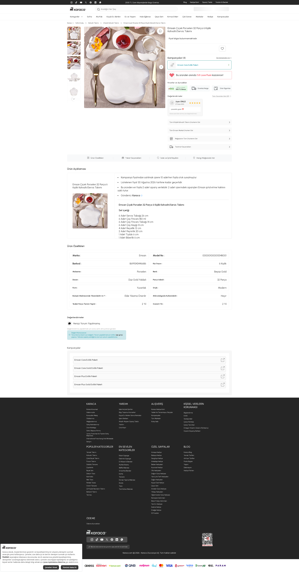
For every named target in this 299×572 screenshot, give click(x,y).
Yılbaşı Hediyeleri (157, 492)
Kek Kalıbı (89, 477)
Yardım (123, 403)
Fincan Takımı (91, 461)
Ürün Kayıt (122, 428)
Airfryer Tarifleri (189, 458)
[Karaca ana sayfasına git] (96, 532)
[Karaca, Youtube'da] (102, 539)
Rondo (121, 483)
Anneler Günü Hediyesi (158, 489)
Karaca (91, 403)
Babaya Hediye (156, 455)
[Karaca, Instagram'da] (92, 539)
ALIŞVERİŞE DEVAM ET (149, 58)
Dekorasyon (188, 468)
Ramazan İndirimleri (158, 498)
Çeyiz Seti (154, 486)
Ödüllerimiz (90, 418)
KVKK (186, 416)
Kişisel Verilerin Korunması (194, 405)
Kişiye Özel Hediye (157, 483)
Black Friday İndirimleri (159, 501)
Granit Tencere (91, 486)
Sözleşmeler (188, 419)
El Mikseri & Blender (125, 462)
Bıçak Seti (89, 471)
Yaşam (186, 464)
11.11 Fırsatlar (155, 513)
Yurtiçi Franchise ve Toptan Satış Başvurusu (97, 435)
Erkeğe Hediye (156, 510)
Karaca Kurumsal (92, 409)
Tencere (122, 477)
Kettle (121, 474)
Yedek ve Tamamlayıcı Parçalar (162, 412)
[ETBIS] (203, 539)
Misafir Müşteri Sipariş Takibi (129, 422)
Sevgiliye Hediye (157, 458)
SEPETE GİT (149, 64)
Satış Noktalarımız (92, 425)
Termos (89, 495)
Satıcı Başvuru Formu (93, 431)
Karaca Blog (188, 452)
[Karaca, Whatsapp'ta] (122, 539)
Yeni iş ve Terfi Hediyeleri (159, 477)
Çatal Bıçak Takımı (92, 458)
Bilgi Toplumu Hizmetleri (127, 412)
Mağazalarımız (91, 422)
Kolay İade (154, 422)
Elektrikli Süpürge (125, 459)
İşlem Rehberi (123, 418)
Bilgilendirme (188, 413)
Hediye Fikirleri (189, 471)
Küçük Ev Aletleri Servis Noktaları (130, 415)
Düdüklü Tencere (92, 464)
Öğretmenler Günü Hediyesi (160, 495)
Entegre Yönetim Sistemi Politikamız (196, 428)
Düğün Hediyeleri (157, 480)
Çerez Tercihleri (189, 425)
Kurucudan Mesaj (92, 415)
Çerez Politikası (189, 422)
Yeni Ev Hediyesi (156, 504)
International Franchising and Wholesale (99, 439)
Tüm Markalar (156, 418)
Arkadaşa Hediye (157, 461)
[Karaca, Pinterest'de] (112, 539)
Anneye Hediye (156, 452)
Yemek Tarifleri (189, 455)
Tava (120, 486)
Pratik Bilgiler (188, 461)
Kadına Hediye (156, 507)
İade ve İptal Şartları (126, 409)
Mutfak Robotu (124, 465)
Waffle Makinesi (124, 468)
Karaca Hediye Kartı (158, 409)
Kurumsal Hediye (156, 468)
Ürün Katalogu (91, 428)
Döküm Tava (90, 474)
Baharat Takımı (91, 492)
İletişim (88, 442)
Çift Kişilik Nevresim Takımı (95, 489)
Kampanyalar (155, 415)
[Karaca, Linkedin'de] (117, 539)
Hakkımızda (90, 412)
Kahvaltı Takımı (91, 455)
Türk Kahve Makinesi (126, 489)
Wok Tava (89, 480)
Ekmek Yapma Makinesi (127, 480)
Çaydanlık (89, 468)
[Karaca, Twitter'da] (107, 539)
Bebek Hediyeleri (157, 464)
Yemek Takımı (91, 452)
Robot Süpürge (124, 456)
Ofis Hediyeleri (156, 471)
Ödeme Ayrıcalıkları (93, 524)
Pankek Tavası (91, 483)
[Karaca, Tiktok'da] (97, 539)
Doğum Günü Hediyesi (158, 474)
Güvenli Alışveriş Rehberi (192, 431)
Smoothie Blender (125, 471)
